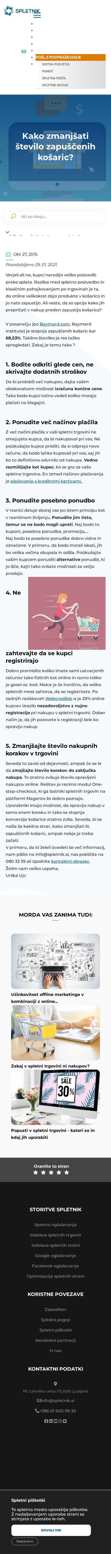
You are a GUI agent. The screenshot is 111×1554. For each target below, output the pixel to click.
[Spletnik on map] (55, 1469)
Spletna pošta (54, 78)
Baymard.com (55, 324)
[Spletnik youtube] (55, 1421)
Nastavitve (25, 1541)
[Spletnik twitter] (65, 1421)
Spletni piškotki (55, 1330)
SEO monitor (49, 44)
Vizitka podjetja (55, 64)
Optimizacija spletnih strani (55, 1276)
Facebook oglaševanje (55, 1265)
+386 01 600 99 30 (57, 1410)
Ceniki (42, 30)
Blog (41, 50)
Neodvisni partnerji (55, 1340)
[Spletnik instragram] (60, 1421)
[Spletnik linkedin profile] (51, 1421)
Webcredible (58, 698)
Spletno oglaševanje (55, 1224)
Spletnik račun (55, 85)
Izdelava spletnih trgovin (55, 1235)
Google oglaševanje (55, 1255)
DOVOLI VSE (51, 1530)
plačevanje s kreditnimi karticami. (47, 481)
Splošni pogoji (55, 1319)
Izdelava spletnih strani (55, 1245)
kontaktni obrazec (70, 861)
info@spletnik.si (57, 1400)
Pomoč (47, 71)
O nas (55, 1350)
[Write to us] (24, 51)
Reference (47, 37)
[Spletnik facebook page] (46, 1421)
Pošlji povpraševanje (58, 57)
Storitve (45, 24)
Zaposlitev (55, 1309)
